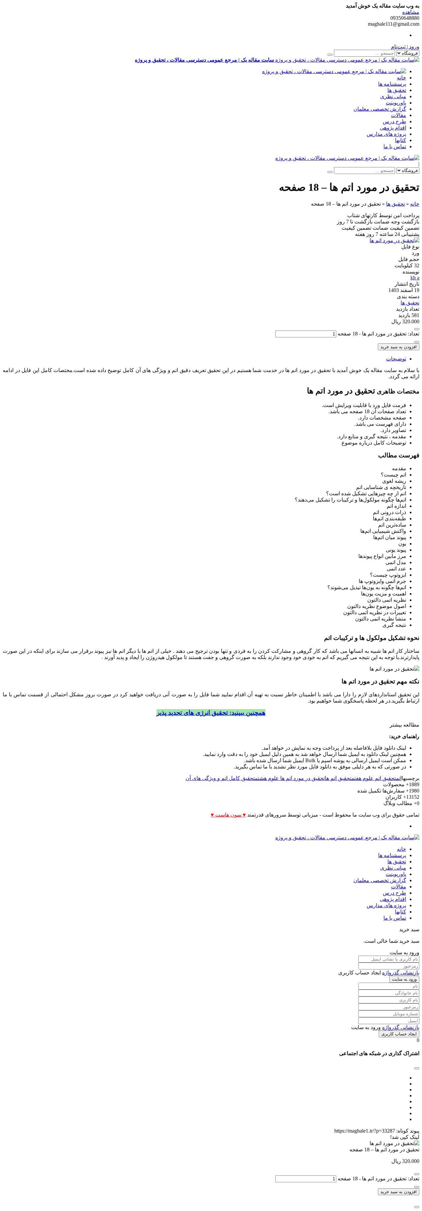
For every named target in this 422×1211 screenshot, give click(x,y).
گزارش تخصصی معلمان (379, 109)
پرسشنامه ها (392, 84)
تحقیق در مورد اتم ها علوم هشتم (290, 778)
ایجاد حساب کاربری (399, 1033)
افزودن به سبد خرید (398, 346)
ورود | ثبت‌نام (405, 46)
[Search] (330, 55)
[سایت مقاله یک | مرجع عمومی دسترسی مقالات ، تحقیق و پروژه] (334, 71)
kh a (414, 277)
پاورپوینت (396, 102)
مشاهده (410, 12)
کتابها (400, 140)
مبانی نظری (393, 96)
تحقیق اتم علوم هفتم (373, 778)
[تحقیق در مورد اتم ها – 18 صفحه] (394, 240)
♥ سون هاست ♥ (228, 815)
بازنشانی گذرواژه (400, 972)
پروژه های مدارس (386, 134)
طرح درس (394, 121)
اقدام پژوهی (393, 127)
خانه (401, 77)
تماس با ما (394, 146)
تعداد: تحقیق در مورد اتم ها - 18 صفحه (378, 333)
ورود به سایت (404, 979)
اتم (399, 778)
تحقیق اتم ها (338, 778)
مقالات (398, 115)
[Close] (416, 1207)
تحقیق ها (396, 90)
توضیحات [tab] (396, 358)
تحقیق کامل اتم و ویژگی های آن (220, 778)
